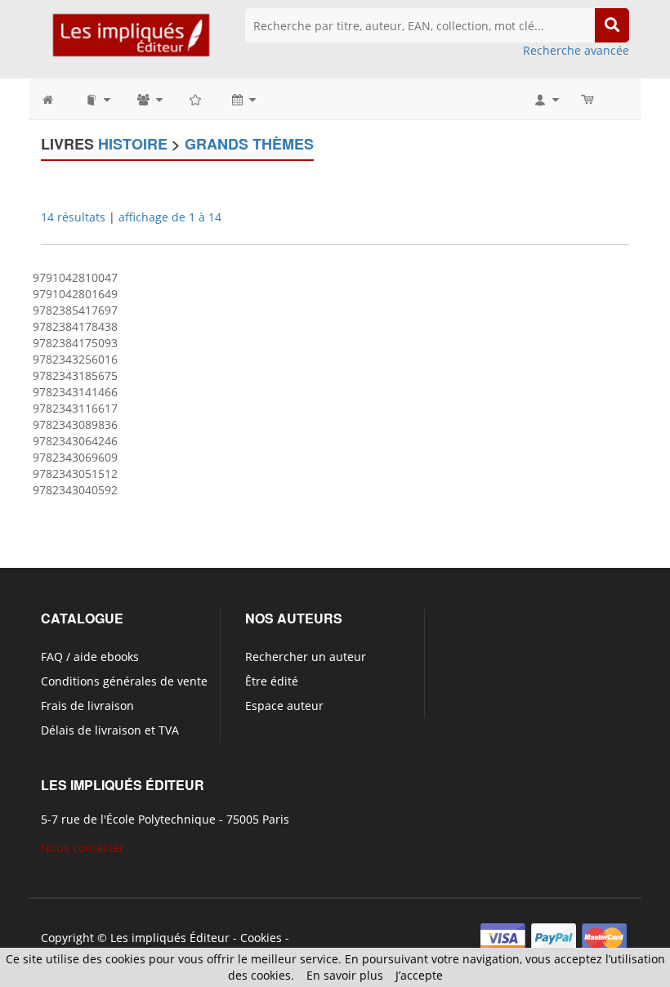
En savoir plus (344, 975)
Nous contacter (82, 847)
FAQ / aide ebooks (90, 656)
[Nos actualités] (242, 98)
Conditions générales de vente (124, 681)
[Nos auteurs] (149, 98)
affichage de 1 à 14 (169, 217)
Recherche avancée (576, 50)
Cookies (261, 937)
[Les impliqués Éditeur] (131, 42)
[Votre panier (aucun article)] (588, 98)
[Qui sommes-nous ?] (196, 98)
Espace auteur (284, 705)
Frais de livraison (87, 705)
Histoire (133, 143)
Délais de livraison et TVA (110, 730)
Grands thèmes (249, 143)
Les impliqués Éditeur (170, 937)
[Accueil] (56, 98)
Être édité (271, 681)
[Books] (97, 98)
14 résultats (73, 217)
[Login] (545, 98)
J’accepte (419, 975)
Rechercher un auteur (305, 656)
